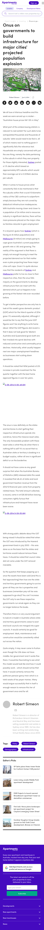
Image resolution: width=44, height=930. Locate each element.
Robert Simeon (26, 704)
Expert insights (10, 21)
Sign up (34, 3)
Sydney (31, 162)
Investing (22, 21)
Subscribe (22, 893)
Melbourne (8, 238)
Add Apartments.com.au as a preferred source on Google (20, 867)
